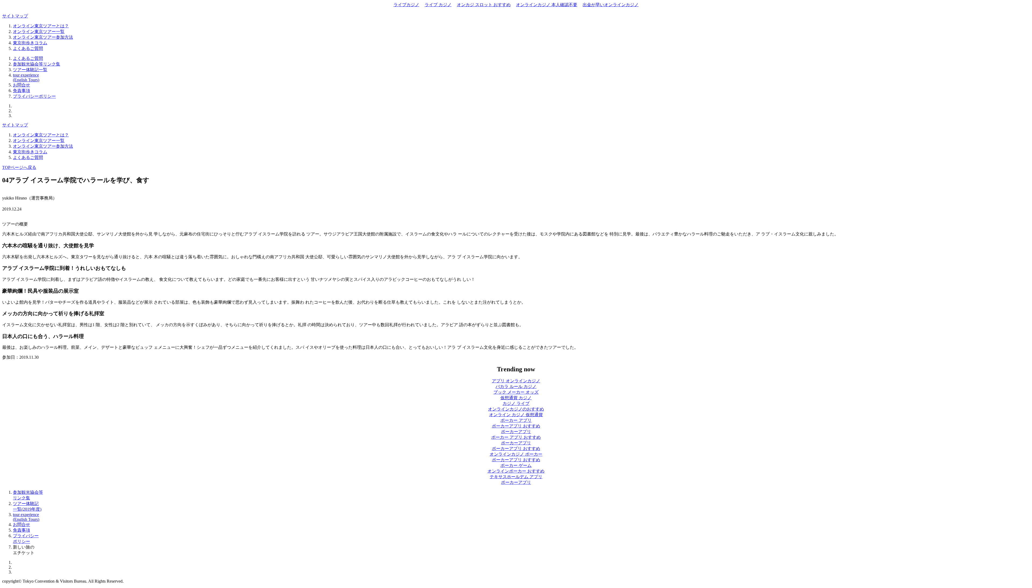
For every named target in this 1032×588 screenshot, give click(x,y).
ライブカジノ (406, 4)
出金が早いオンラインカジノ (611, 4)
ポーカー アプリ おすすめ (516, 437)
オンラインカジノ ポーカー (516, 454)
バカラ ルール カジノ (516, 386)
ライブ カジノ (438, 4)
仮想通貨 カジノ (516, 397)
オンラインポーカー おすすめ (516, 471)
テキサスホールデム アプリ (516, 476)
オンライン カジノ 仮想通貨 (516, 414)
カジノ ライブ (516, 403)
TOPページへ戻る (19, 167)
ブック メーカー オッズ (516, 392)
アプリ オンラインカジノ (516, 381)
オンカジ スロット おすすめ (484, 4)
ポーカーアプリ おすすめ (516, 426)
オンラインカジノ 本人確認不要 (546, 4)
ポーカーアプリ (516, 431)
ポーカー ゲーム (516, 465)
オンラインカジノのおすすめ (516, 409)
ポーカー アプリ (516, 420)
